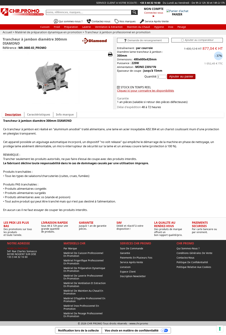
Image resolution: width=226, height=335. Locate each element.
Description (13, 114)
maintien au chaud (138, 26)
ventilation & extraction (109, 26)
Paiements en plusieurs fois (136, 257)
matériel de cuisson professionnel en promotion (83, 254)
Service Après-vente (131, 262)
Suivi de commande (131, 248)
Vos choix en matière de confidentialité (132, 330)
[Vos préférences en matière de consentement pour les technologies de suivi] (219, 328)
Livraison (125, 267)
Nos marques (128, 21)
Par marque (70, 248)
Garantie (125, 253)
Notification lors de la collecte (78, 330)
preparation (71, 26)
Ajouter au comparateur (199, 40)
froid (57, 26)
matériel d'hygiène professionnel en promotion (84, 300)
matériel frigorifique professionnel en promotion (84, 262)
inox (170, 26)
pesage (181, 26)
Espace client (128, 271)
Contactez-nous (101, 21)
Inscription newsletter (133, 276)
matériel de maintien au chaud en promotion (83, 292)
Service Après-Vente (157, 21)
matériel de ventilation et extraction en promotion (85, 285)
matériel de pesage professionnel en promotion (83, 315)
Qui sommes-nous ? (70, 21)
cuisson (45, 26)
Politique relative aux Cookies (194, 267)
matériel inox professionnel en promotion (81, 307)
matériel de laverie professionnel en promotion (83, 277)
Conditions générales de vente (194, 253)
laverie (86, 26)
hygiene (159, 26)
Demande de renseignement (144, 40)
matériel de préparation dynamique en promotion (84, 270)
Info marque (65, 114)
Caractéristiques (38, 114)
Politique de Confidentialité (192, 262)
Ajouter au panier (181, 76)
